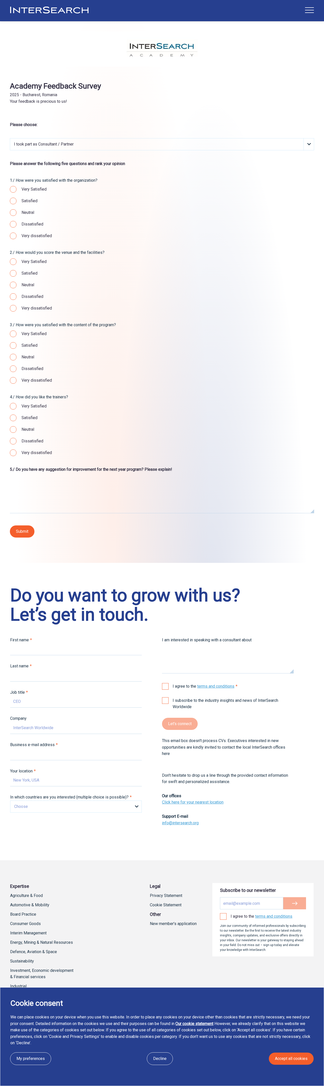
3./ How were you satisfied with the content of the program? (63, 324)
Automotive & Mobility (29, 905)
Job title (17, 692)
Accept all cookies (291, 1058)
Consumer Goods (25, 923)
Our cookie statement (194, 1023)
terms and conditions (215, 686)
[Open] (309, 10)
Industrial (18, 986)
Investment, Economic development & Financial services (41, 973)
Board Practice (23, 914)
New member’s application (173, 923)
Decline (160, 1058)
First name (19, 640)
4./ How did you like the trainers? (39, 397)
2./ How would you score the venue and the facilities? (57, 252)
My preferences (30, 1058)
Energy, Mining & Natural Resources (41, 942)
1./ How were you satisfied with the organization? (53, 180)
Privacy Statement (166, 895)
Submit (22, 531)
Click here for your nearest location (193, 802)
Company (18, 718)
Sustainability (22, 961)
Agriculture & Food (26, 895)
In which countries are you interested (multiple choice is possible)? (69, 797)
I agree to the (203, 686)
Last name (19, 666)
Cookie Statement (165, 905)
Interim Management (28, 933)
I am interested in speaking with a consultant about (207, 640)
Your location (21, 771)
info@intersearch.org (180, 823)
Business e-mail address (32, 744)
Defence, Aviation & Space (33, 951)
